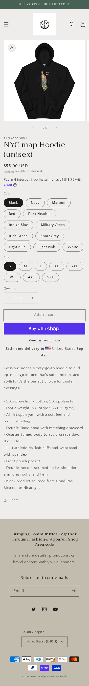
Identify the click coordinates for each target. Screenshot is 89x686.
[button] (6, 24)
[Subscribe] (73, 590)
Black (13, 203)
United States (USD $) (41, 641)
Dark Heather (39, 214)
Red (12, 214)
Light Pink (47, 247)
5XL (50, 277)
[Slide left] (33, 128)
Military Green (53, 225)
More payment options (45, 340)
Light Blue (17, 247)
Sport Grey (50, 236)
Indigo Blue (18, 225)
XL (57, 266)
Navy (35, 203)
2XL (75, 266)
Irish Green (18, 236)
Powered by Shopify (57, 676)
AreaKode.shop (38, 676)
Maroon (59, 203)
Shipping (9, 171)
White (73, 247)
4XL (31, 277)
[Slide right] (55, 128)
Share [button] (14, 500)
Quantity (10, 288)
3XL (12, 277)
